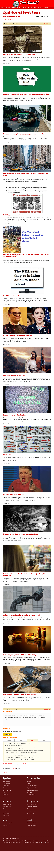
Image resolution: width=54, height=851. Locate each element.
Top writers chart (7, 804)
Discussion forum (31, 794)
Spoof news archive (32, 806)
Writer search (6, 811)
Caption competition (32, 788)
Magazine (5, 797)
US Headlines (6, 781)
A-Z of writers (6, 813)
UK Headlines (6, 783)
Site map (5, 825)
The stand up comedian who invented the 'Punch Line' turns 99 (19, 759)
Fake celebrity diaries (32, 785)
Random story (30, 813)
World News (6, 785)
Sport (4, 792)
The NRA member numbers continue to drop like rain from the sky (20, 747)
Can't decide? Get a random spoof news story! (14, 763)
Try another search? (8, 19)
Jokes (28, 783)
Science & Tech (7, 790)
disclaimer (5, 844)
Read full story (6, 63)
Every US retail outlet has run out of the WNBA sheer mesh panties (20, 754)
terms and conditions (43, 842)
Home (2, 7)
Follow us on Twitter (32, 823)
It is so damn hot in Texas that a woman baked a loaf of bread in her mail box (22, 757)
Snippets (29, 781)
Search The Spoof (31, 804)
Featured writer (7, 806)
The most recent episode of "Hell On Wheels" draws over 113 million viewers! (22, 755)
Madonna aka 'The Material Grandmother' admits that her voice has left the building (24, 750)
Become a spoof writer (8, 808)
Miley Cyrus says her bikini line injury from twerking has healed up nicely (21, 752)
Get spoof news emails (32, 790)
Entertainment (6, 788)
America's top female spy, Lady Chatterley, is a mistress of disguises (20, 748)
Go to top (5, 772)
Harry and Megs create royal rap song (13, 745)
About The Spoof (7, 823)
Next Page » (47, 23)
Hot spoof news (31, 811)
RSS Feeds (29, 792)
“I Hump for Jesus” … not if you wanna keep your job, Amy (18, 743)
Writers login (6, 815)
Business (5, 794)
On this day (29, 808)
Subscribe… (8, 734)
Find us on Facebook (32, 825)
